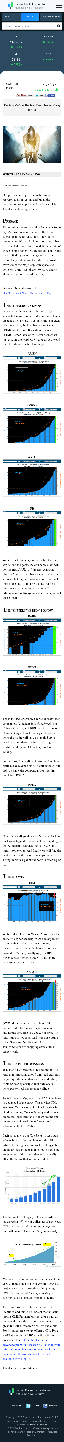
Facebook (54, 1405)
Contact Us (16, 1405)
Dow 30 (48, 36)
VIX (16, 54)
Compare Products (51, 16)
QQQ (48, 54)
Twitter (35, 1405)
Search (58, 26)
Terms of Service (38, 1424)
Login (6, 16)
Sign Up (29, 16)
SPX (16, 36)
